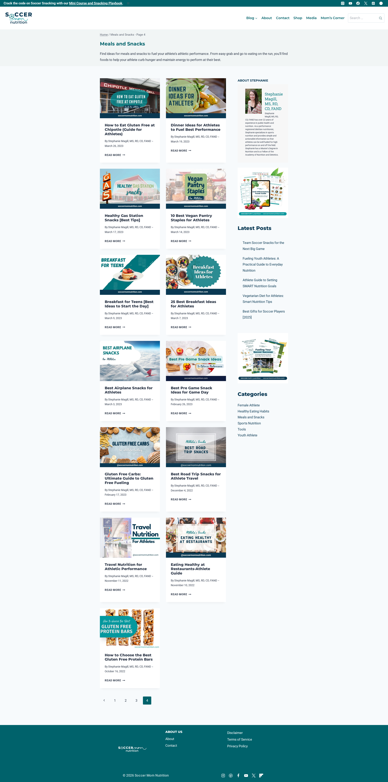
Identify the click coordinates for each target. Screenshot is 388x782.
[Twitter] (365, 3)
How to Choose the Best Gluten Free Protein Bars (129, 657)
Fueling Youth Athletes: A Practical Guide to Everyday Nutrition (263, 264)
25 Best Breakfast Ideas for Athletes (193, 304)
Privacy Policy (237, 746)
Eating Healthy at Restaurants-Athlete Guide (190, 569)
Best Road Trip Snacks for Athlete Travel (196, 476)
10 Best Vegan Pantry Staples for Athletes (191, 217)
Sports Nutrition (249, 423)
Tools (242, 429)
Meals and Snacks (251, 417)
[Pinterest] (373, 3)
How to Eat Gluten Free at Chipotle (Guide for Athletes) (130, 129)
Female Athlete (249, 405)
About (266, 18)
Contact (282, 18)
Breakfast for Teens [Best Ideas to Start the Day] (129, 304)
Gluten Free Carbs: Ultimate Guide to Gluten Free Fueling (129, 478)
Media (311, 18)
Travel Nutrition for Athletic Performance (126, 566)
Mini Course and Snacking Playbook (95, 3)
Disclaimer (235, 733)
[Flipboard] (381, 3)
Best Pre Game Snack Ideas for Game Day (191, 390)
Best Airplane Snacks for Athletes (129, 390)
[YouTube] (350, 3)
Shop (297, 18)
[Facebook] (358, 3)
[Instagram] (342, 3)
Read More (115, 155)
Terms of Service (239, 739)
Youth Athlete (247, 435)
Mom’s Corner (333, 18)
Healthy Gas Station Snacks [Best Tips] (124, 217)
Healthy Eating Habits (253, 411)
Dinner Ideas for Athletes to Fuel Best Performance (195, 127)
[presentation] (130, 98)
